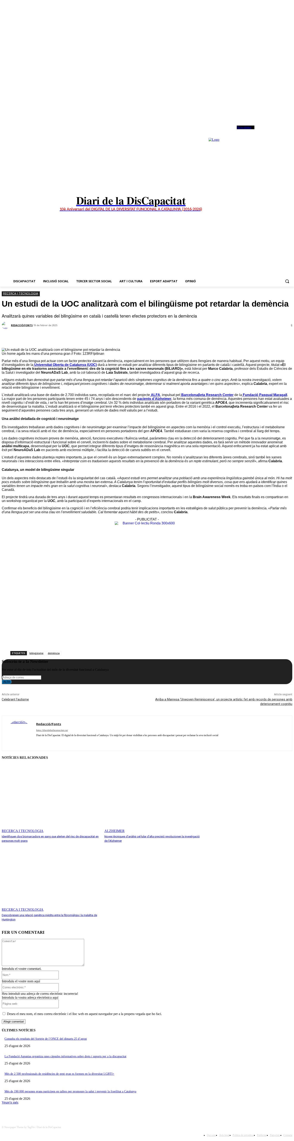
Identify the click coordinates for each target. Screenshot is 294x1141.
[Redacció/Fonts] (6, 325)
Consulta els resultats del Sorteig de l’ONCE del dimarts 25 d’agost (46, 1038)
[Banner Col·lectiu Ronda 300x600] (147, 523)
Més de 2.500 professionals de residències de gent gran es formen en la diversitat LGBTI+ (59, 1073)
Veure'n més (10, 1102)
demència (54, 653)
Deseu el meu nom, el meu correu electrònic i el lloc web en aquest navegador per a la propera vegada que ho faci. (84, 1014)
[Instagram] (267, 131)
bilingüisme (36, 653)
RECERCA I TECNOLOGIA (20, 293)
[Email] (93, 337)
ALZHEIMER (114, 831)
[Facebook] (261, 131)
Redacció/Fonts (22, 325)
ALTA (6, 681)
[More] (108, 336)
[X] (273, 131)
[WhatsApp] (279, 131)
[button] (287, 281)
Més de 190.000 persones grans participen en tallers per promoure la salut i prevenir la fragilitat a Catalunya (70, 1091)
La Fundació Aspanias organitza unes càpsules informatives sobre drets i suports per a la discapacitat (65, 1056)
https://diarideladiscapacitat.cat (52, 730)
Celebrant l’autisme (15, 699)
